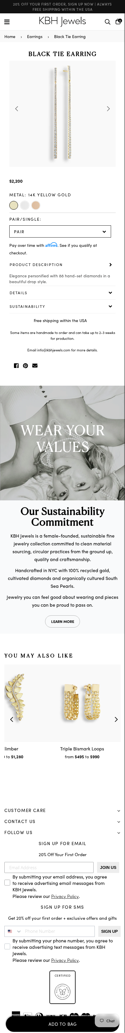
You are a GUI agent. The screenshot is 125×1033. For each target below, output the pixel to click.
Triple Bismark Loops (82, 748)
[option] (62, 114)
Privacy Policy (65, 897)
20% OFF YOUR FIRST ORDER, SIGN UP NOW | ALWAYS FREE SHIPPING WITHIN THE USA (62, 6)
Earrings (34, 36)
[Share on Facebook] (16, 365)
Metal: (40, 194)
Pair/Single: (25, 219)
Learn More (62, 621)
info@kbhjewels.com (53, 349)
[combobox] (13, 931)
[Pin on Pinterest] (25, 365)
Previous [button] (16, 108)
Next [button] (108, 108)
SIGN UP (109, 931)
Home (9, 36)
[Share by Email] (35, 365)
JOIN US (108, 867)
